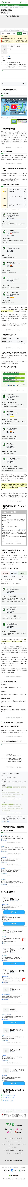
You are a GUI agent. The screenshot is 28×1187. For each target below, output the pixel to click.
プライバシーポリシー (13, 1147)
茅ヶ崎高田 (4, 956)
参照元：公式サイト (22, 529)
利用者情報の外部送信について (10, 1150)
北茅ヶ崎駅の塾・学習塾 (9, 1095)
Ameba (8, 1170)
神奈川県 (6, 7)
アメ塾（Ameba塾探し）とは (16, 1138)
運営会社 (21, 1150)
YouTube (19, 1132)
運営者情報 (18, 1144)
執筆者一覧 (4, 1144)
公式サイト (14, 912)
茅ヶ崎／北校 (5, 904)
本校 (3, 1035)
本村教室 (3, 868)
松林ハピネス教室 (6, 1014)
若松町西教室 (4, 857)
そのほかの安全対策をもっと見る (14, 812)
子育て (11, 1132)
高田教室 (4, 1055)
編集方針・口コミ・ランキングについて (14, 1141)
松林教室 (3, 846)
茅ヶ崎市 (10, 7)
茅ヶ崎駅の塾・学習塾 (8, 1097)
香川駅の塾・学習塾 (8, 1100)
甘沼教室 (3, 879)
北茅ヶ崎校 (4, 1075)
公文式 (8, 56)
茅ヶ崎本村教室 (5, 994)
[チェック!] (24, 940)
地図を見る (4, 840)
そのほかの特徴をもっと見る (14, 798)
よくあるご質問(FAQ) (17, 1153)
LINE (13, 1129)
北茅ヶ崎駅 (15, 7)
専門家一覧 (11, 1144)
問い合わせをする (5, 821)
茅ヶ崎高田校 (5, 976)
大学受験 (20, 1129)
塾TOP (2, 7)
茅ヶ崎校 (4, 936)
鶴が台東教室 (4, 835)
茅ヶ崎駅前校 (5, 916)
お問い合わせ (8, 1153)
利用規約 (24, 1144)
